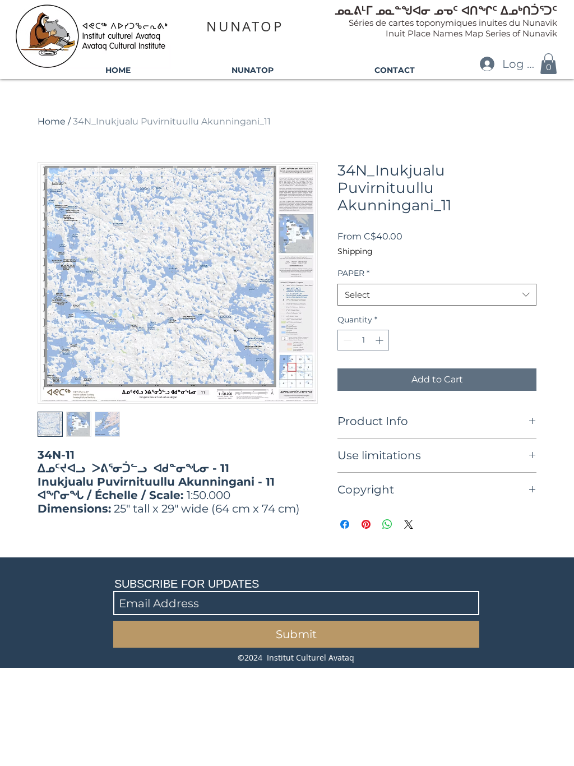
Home (52, 121)
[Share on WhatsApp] (387, 524)
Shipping (355, 251)
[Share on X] (408, 524)
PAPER (353, 273)
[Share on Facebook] (344, 524)
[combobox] (436, 295)
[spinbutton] (363, 340)
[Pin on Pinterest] (366, 524)
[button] (548, 63)
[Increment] (380, 340)
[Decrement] (346, 340)
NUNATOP (244, 26)
